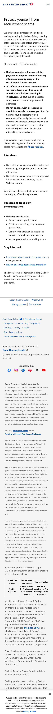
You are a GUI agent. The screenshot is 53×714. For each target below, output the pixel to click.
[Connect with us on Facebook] (9, 370)
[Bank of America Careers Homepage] (18, 5)
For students (35, 304)
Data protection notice (13, 323)
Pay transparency (32, 323)
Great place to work (19, 300)
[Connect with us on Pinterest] (30, 370)
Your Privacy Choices (10, 319)
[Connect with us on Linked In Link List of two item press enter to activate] (23, 370)
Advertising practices (13, 332)
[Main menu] (48, 4)
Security (25, 327)
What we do (37, 300)
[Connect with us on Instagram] (16, 370)
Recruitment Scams (33, 319)
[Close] (50, 694)
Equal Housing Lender (15, 349)
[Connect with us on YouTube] (44, 370)
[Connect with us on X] (37, 370)
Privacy (17, 327)
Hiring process (19, 304)
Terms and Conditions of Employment (20, 336)
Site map (7, 327)
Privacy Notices (29, 711)
